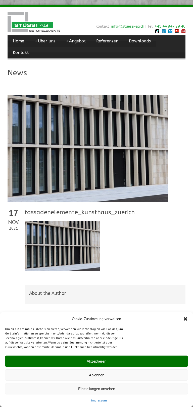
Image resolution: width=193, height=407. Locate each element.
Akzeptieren (96, 361)
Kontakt (21, 52)
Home (18, 41)
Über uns (45, 41)
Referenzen (107, 41)
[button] (185, 318)
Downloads (140, 41)
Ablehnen (96, 375)
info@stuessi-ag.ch (127, 26)
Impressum (99, 400)
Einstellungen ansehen (96, 389)
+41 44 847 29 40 (170, 26)
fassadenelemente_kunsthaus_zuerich (80, 212)
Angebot (76, 41)
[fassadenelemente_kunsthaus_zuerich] (96, 148)
